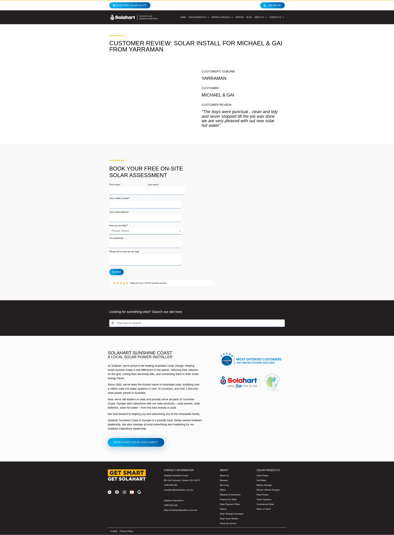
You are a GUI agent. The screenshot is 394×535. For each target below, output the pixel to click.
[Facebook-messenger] (109, 492)
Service (240, 17)
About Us (259, 17)
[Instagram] (124, 492)
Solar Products (197, 17)
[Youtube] (132, 492)
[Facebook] (117, 492)
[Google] (139, 492)
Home (183, 17)
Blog (249, 17)
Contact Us (275, 17)
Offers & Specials (220, 17)
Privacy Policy (126, 531)
